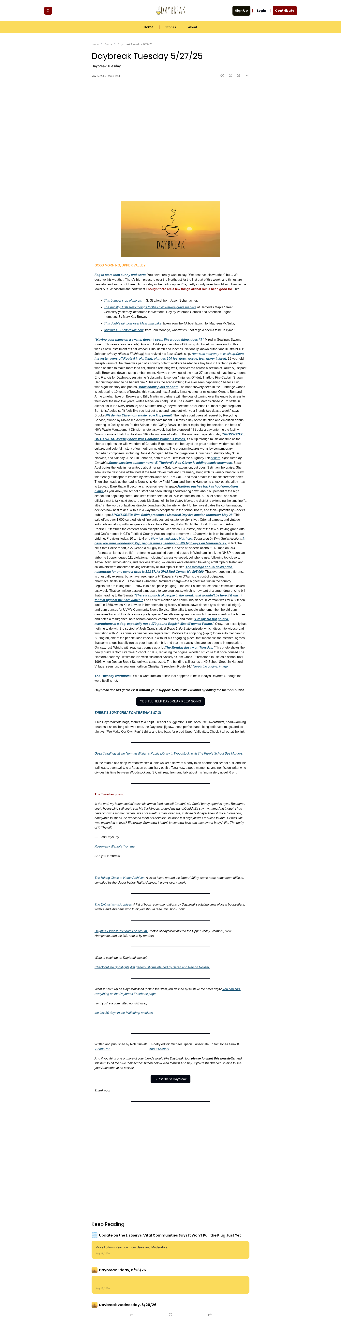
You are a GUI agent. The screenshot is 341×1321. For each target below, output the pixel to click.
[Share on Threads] (238, 75)
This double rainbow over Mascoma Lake (132, 323)
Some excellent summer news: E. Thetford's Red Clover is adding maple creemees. (171, 462)
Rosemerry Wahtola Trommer (115, 846)
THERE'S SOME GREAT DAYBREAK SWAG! (128, 712)
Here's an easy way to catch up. (214, 353)
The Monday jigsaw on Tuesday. (189, 647)
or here (215, 458)
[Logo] (170, 10)
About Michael (159, 1049)
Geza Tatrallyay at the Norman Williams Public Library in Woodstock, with (146, 753)
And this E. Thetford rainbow (123, 330)
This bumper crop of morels (123, 300)
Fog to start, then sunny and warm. (120, 275)
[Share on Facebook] (222, 75)
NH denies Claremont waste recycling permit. (138, 415)
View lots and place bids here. (172, 538)
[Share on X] (230, 75)
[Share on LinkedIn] (246, 75)
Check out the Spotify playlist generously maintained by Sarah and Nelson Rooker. (152, 967)
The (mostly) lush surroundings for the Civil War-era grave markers (150, 307)
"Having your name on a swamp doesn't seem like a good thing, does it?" (149, 339)
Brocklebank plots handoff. (158, 387)
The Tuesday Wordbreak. (113, 676)
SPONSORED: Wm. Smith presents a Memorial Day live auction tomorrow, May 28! (172, 515)
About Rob (103, 1049)
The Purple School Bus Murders (220, 753)
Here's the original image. (211, 666)
